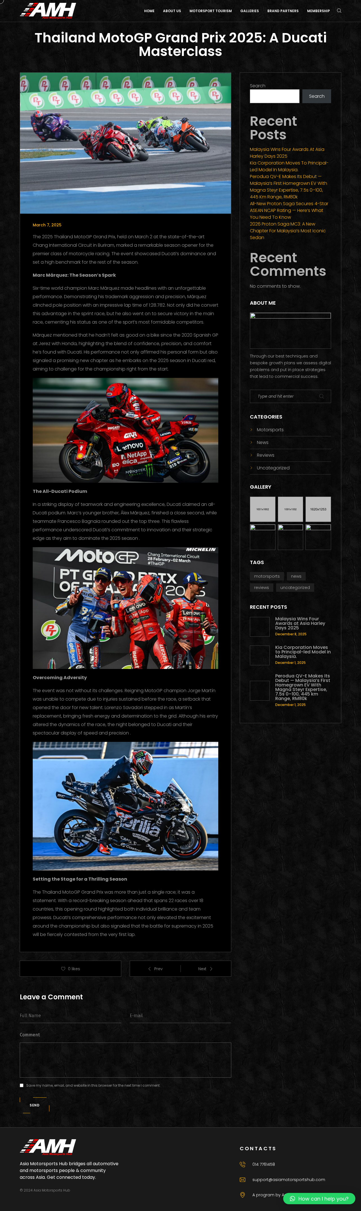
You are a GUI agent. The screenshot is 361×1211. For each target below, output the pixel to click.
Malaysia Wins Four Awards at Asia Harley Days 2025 (287, 152)
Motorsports (270, 429)
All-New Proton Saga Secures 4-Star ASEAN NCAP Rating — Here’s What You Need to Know (289, 210)
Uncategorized (273, 468)
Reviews (265, 455)
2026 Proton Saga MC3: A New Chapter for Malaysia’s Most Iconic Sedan (288, 231)
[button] (319, 1198)
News (262, 442)
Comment (30, 1034)
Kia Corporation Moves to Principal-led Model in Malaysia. (289, 166)
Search (257, 86)
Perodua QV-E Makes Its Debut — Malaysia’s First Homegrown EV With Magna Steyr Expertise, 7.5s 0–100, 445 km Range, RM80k (288, 186)
